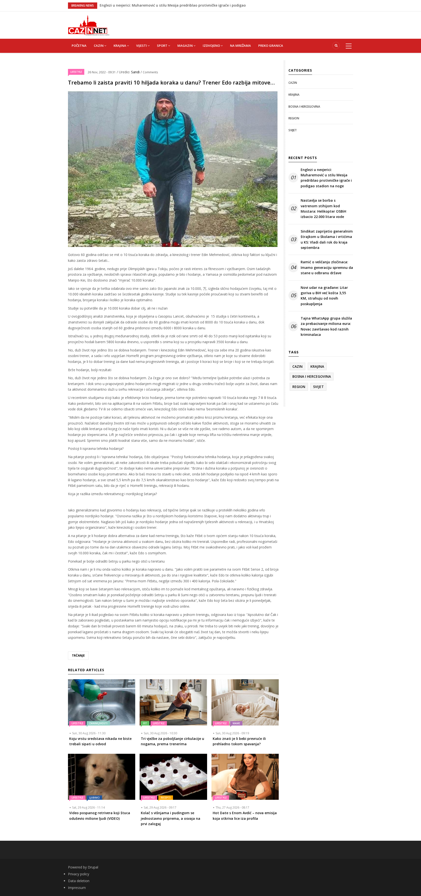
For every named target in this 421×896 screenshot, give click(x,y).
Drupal (93, 867)
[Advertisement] (235, 22)
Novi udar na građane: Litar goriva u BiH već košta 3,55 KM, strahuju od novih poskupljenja (324, 295)
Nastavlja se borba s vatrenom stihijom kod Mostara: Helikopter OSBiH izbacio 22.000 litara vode (323, 208)
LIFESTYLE (76, 72)
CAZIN (99, 45)
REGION (293, 118)
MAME (236, 723)
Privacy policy (78, 874)
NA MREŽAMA (240, 45)
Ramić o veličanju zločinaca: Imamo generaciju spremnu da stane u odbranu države (327, 267)
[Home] (88, 24)
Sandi (136, 72)
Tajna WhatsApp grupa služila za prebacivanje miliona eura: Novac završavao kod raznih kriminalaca (326, 326)
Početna (79, 45)
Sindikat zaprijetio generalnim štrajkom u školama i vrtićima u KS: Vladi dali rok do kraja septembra (327, 239)
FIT (145, 723)
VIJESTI (142, 45)
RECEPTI (166, 797)
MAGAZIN (185, 45)
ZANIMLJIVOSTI (98, 723)
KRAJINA (120, 45)
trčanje (78, 655)
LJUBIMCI (94, 797)
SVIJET (292, 130)
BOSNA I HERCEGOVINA (304, 106)
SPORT (162, 45)
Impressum (77, 887)
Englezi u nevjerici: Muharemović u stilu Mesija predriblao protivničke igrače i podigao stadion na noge (326, 177)
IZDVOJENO (212, 45)
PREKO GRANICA (270, 45)
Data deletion (78, 880)
